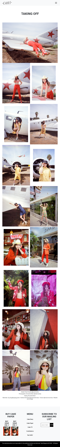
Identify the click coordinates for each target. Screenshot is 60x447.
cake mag (7, 2)
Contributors (30, 431)
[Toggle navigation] (56, 2)
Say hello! (30, 435)
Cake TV (30, 427)
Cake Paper (30, 423)
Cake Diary (30, 419)
